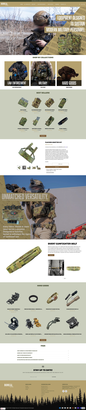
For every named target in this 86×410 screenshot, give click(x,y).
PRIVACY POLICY (44, 389)
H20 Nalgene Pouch (62, 109)
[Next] (82, 31)
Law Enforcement (16, 87)
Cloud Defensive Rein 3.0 (72, 309)
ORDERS (27, 387)
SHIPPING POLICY (44, 387)
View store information (50, 172)
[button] (84, 4)
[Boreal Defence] (5, 4)
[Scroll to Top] (84, 405)
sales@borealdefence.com (70, 388)
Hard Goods (69, 87)
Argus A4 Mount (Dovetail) (13, 309)
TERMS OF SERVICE (45, 392)
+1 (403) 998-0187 (76, 386)
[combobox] (2, 409)
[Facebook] (63, 391)
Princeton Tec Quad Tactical (53, 309)
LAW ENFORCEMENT (41, 4)
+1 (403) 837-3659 (73, 387)
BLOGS (26, 386)
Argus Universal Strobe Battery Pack (72, 334)
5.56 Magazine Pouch (36, 109)
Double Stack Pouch (49, 128)
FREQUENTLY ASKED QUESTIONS (47, 390)
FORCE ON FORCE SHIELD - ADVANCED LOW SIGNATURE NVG (33, 309)
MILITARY (33, 4)
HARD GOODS (50, 4)
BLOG (42, 395)
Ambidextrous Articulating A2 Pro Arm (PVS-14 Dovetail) (52, 334)
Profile (26, 389)
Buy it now (57, 166)
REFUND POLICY (44, 386)
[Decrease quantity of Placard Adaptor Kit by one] (46, 164)
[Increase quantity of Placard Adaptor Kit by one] (50, 164)
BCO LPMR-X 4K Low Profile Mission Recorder (13, 334)
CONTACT (43, 393)
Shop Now (51, 255)
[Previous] (2, 31)
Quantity (46, 161)
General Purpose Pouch (23, 128)
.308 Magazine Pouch (50, 109)
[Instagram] (66, 391)
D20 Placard (23, 109)
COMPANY (57, 4)
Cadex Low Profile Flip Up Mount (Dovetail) (33, 334)
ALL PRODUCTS (27, 4)
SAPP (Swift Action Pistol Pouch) (36, 128)
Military (43, 87)
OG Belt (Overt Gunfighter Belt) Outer (63, 128)
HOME (21, 4)
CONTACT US (63, 4)
